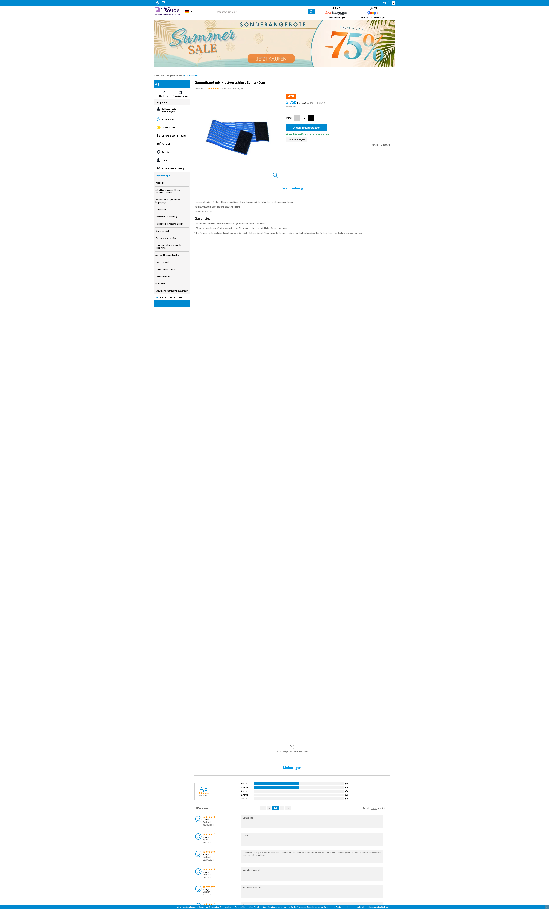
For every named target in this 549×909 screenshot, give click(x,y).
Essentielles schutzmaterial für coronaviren (172, 246)
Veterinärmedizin (172, 276)
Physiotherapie (167, 76)
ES (171, 297)
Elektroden (178, 76)
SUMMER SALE (172, 127)
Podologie (172, 182)
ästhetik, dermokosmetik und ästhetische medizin (172, 191)
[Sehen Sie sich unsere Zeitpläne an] (163, 3)
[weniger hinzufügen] (297, 118)
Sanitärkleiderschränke (172, 269)
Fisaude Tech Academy (172, 168)
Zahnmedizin (172, 209)
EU (180, 297)
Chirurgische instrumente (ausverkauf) (172, 290)
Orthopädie (172, 283)
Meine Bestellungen (180, 96)
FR (161, 297)
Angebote (172, 152)
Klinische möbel (172, 231)
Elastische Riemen (191, 76)
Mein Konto (163, 96)
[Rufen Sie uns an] (384, 3)
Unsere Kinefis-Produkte (172, 136)
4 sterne (244, 787)
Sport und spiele (172, 262)
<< (263, 808)
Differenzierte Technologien (172, 110)
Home (156, 76)
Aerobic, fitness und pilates (172, 255)
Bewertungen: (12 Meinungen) (218, 88)
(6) (346, 783)
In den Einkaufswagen (306, 127)
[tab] (163, 93)
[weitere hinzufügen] (311, 118)
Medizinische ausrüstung (172, 216)
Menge (289, 118)
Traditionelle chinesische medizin (172, 223)
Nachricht (172, 144)
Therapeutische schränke (172, 238)
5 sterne (244, 783)
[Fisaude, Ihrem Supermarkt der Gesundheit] (167, 11)
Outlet (172, 160)
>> (288, 808)
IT (166, 297)
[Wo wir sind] (158, 3)
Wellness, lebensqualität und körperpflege (172, 201)
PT (175, 297)
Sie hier (384, 907)
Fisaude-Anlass (172, 119)
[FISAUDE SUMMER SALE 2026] (274, 43)
